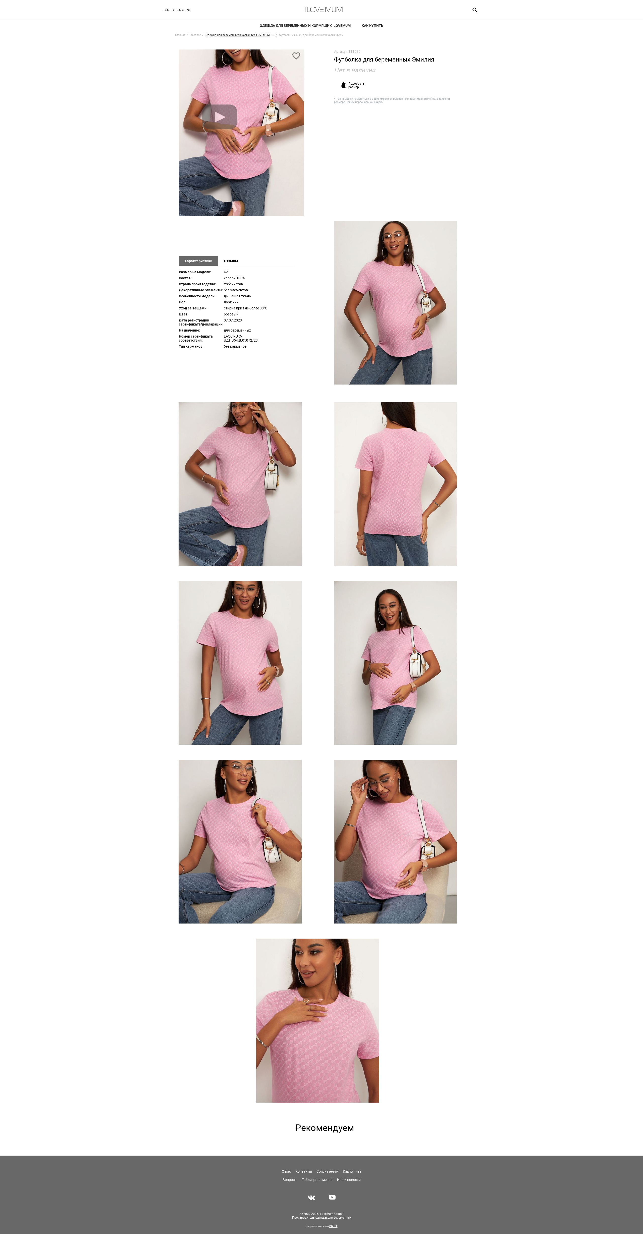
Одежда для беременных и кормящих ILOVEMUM (305, 26)
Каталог (195, 35)
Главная (180, 35)
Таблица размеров (317, 1180)
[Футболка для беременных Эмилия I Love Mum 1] (241, 135)
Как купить (372, 26)
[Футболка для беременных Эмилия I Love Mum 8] (395, 842)
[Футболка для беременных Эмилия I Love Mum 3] (240, 484)
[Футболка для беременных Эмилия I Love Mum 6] (395, 663)
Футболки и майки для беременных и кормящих (310, 35)
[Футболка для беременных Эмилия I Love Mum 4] (395, 484)
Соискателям (327, 1171)
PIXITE (333, 1226)
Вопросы (290, 1180)
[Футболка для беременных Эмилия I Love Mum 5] (240, 663)
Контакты (303, 1171)
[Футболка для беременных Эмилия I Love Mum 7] (240, 842)
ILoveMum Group (331, 1214)
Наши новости (349, 1180)
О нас (286, 1171)
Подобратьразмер (356, 85)
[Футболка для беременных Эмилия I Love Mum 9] (317, 1020)
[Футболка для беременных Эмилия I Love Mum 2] (395, 303)
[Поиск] (473, 10)
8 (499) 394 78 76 (176, 10)
